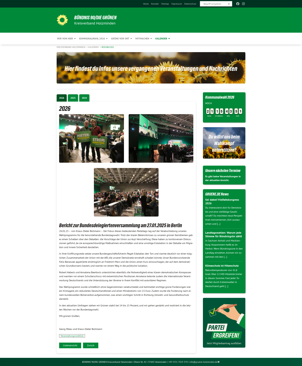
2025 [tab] (73, 98)
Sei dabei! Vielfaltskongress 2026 (222, 201)
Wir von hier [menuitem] (65, 38)
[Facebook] (238, 4)
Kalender (93, 47)
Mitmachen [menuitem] (142, 38)
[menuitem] (146, 4)
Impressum (176, 3)
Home (146, 3)
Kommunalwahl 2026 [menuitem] (92, 38)
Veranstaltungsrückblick (72, 335)
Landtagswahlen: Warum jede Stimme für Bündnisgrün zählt (223, 234)
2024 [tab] (84, 98)
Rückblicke (108, 47)
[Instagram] (244, 4)
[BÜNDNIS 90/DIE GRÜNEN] (62, 20)
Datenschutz (190, 3)
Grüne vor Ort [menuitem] (120, 38)
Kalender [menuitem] (161, 38)
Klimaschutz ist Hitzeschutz (222, 265)
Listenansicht (70, 345)
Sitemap (165, 3)
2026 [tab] (61, 98)
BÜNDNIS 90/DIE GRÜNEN (95, 17)
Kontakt (155, 3)
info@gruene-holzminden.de (203, 362)
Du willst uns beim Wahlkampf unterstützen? (224, 143)
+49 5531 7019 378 (178, 362)
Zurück (90, 345)
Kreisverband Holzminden (71, 47)
